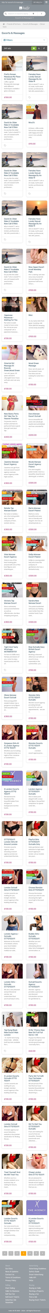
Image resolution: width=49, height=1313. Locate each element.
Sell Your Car (10, 1294)
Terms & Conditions (13, 1277)
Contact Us (9, 1275)
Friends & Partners (14, 24)
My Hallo (37, 2)
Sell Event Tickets (12, 1297)
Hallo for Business (12, 1291)
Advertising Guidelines (37, 1269)
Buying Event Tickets (37, 1300)
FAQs (31, 1280)
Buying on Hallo (35, 1288)
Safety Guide (34, 1272)
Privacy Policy (10, 1280)
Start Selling (10, 1288)
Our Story (9, 1269)
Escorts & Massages (30, 24)
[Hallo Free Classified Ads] (24, 8)
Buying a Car (34, 1294)
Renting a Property (36, 1291)
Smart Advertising (36, 1275)
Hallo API (32, 1277)
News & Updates (11, 1272)
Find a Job (33, 1297)
